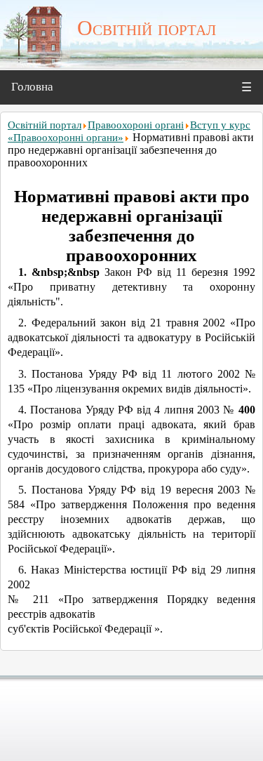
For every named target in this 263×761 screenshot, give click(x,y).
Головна (32, 86)
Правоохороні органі (136, 125)
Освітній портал (44, 125)
